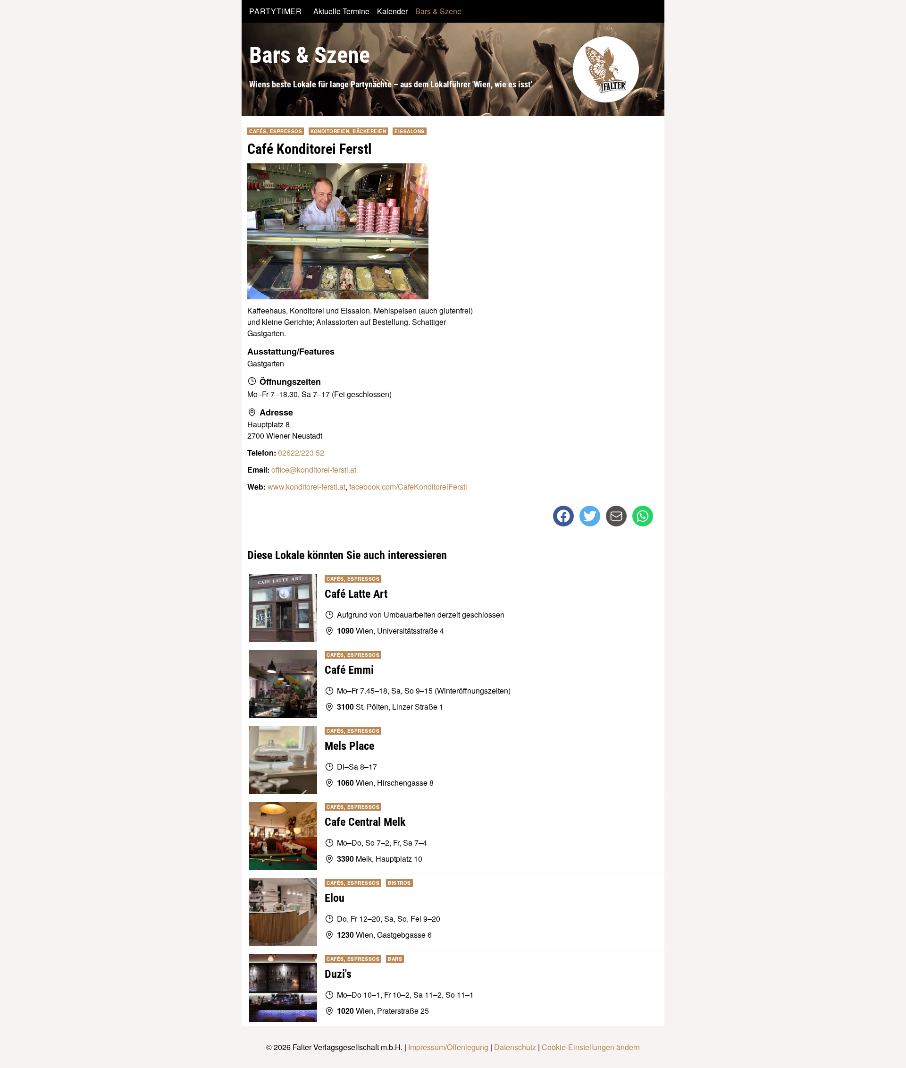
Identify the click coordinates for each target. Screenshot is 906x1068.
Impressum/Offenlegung (448, 1047)
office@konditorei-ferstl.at (313, 469)
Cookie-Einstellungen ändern (591, 1047)
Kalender (392, 11)
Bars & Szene (438, 11)
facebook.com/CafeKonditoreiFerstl (408, 486)
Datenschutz (515, 1047)
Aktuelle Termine (341, 11)
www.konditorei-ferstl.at (306, 486)
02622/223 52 (301, 452)
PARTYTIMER (275, 11)
